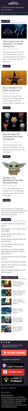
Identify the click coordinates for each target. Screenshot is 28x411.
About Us (4, 388)
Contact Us (12, 388)
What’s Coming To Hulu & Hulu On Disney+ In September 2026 (19, 292)
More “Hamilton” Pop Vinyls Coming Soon (12, 88)
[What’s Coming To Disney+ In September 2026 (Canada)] (6, 284)
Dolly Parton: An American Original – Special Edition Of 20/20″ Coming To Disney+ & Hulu (13, 251)
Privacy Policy (5, 392)
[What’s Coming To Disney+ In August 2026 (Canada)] (6, 329)
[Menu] (2, 14)
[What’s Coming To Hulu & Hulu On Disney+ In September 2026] (6, 293)
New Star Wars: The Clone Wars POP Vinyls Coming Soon (13, 136)
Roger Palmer (16, 49)
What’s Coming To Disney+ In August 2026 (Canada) (17, 328)
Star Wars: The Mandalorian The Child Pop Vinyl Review (13, 180)
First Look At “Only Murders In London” (14, 262)
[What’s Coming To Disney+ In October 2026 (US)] (6, 311)
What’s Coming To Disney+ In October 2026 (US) (18, 310)
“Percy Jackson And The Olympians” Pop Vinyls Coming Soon (13, 43)
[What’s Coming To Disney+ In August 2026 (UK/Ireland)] (6, 320)
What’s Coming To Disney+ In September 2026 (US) (19, 301)
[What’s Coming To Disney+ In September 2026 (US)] (6, 302)
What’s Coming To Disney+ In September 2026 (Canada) (19, 283)
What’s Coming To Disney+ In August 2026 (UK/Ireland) (17, 319)
